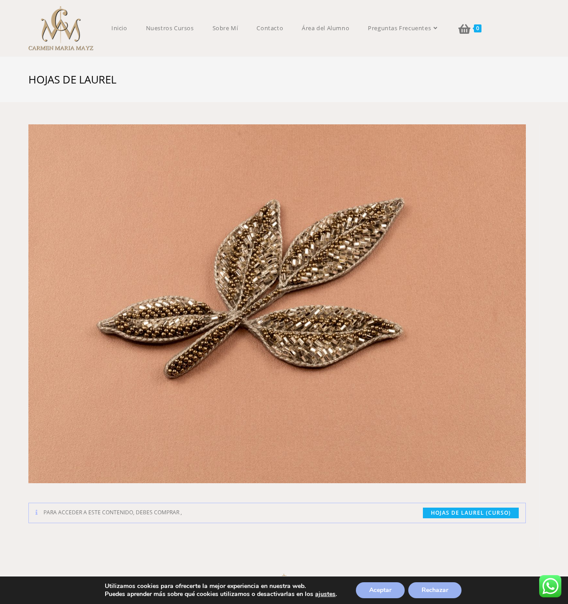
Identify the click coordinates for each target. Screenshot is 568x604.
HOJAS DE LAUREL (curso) (471, 513)
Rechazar (435, 590)
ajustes (325, 594)
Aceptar (380, 590)
